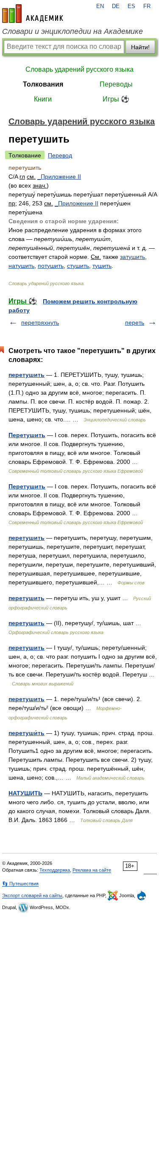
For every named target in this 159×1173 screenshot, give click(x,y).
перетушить (26, 374)
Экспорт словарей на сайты (32, 895)
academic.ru (32, 13)
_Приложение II (59, 176)
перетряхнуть (40, 322)
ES (131, 6)
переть (134, 322)
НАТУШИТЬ (25, 793)
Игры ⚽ (116, 99)
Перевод (60, 155)
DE (116, 6)
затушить (132, 256)
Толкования (43, 84)
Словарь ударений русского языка (79, 69)
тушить (102, 265)
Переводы (116, 84)
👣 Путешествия (20, 883)
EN (100, 6)
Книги (43, 99)
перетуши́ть (26, 733)
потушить (51, 265)
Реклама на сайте (92, 870)
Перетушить (26, 435)
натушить (21, 265)
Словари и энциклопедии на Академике (72, 31)
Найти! (140, 47)
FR (147, 6)
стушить (78, 265)
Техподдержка (54, 870)
